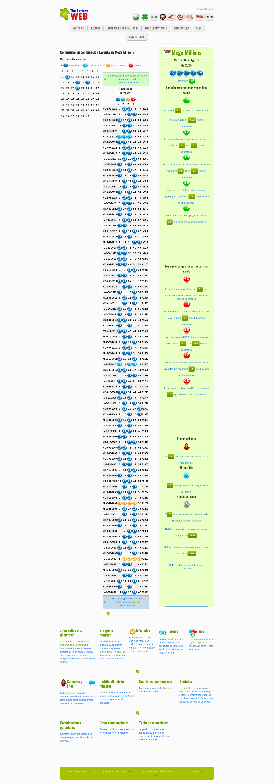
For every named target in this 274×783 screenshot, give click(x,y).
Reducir (95, 28)
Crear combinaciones (114, 722)
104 (195, 171)
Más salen (143, 630)
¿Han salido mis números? (122, 28)
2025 (192, 535)
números (138, 637)
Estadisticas (137, 37)
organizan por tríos (198, 642)
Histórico (78, 28)
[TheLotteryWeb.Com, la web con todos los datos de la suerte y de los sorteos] (74, 14)
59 (171, 456)
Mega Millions (186, 52)
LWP (129, 771)
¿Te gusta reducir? (106, 632)
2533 (192, 120)
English (210, 9)
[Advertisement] (186, 245)
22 (169, 222)
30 (182, 145)
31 (178, 110)
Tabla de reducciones (153, 722)
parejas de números (173, 639)
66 (194, 145)
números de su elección (72, 645)
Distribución (106, 692)
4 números (168, 688)
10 (180, 171)
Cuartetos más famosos (155, 681)
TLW (87, 771)
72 (200, 289)
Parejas (173, 631)
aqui (201, 771)
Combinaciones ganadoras (70, 725)
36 (183, 343)
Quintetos (185, 681)
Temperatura (181, 28)
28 (185, 318)
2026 (191, 553)
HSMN (156, 775)
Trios (200, 631)
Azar (198, 28)
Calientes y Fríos (74, 683)
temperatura (69, 693)
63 (170, 394)
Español (201, 9)
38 (191, 196)
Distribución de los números (112, 683)
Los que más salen (156, 28)
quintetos (187, 688)
